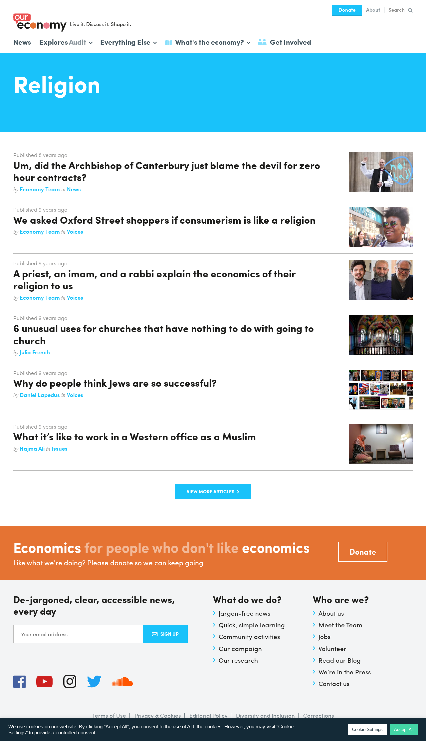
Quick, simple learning (252, 624)
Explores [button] (62, 41)
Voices (75, 231)
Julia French (35, 352)
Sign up (169, 633)
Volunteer (332, 648)
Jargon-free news (244, 613)
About (373, 9)
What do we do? (247, 600)
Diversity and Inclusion (265, 715)
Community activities (249, 636)
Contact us (334, 683)
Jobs (324, 636)
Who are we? (341, 600)
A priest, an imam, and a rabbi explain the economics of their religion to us (154, 279)
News (22, 41)
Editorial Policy (208, 715)
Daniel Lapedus (40, 395)
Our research (238, 660)
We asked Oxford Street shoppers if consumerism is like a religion (164, 219)
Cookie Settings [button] (367, 729)
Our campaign (240, 648)
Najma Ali (33, 448)
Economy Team (40, 189)
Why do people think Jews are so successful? (115, 382)
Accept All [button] (404, 729)
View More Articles (210, 491)
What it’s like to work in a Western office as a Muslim (134, 436)
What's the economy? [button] (209, 41)
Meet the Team (340, 624)
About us (331, 613)
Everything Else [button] (125, 41)
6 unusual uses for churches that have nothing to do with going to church (163, 333)
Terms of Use (109, 715)
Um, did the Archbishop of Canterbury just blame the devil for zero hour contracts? (166, 170)
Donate (346, 9)
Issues (60, 448)
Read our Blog (340, 660)
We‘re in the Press (345, 671)
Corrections (318, 715)
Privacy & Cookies (157, 715)
